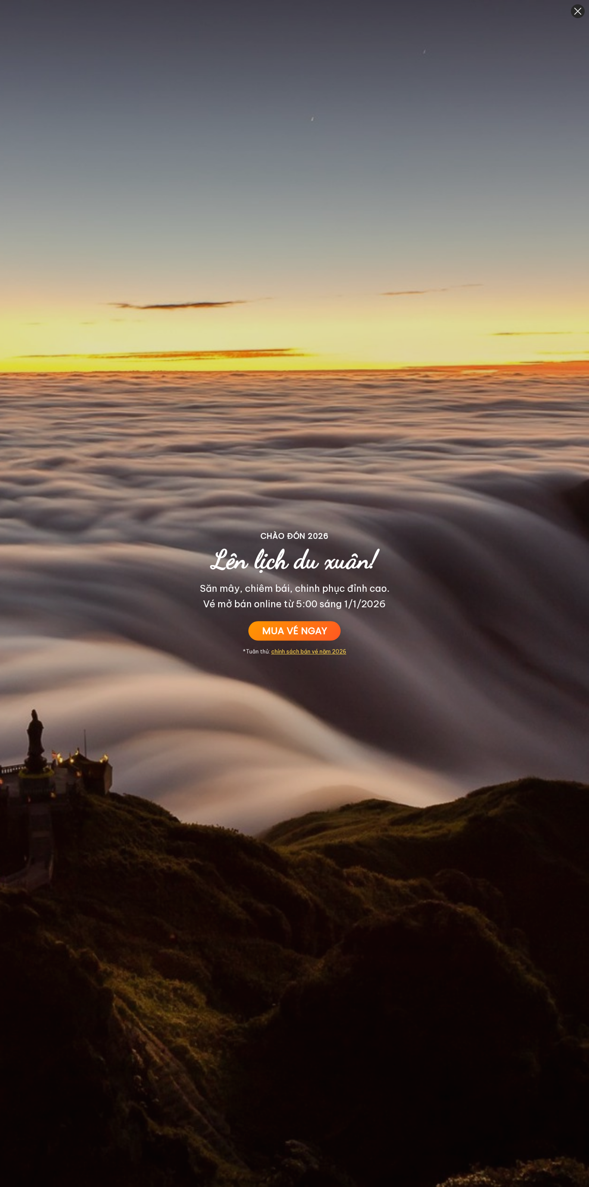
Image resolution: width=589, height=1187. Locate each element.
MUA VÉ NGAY (294, 630)
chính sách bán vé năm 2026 (308, 651)
